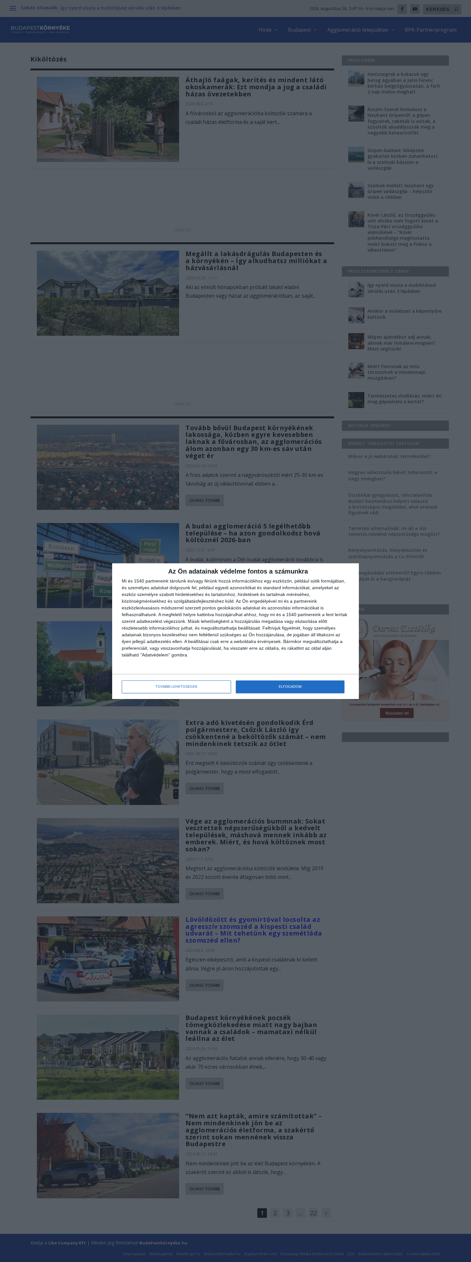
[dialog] (235, 631)
